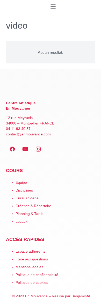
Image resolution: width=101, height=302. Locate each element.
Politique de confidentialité (37, 275)
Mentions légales (29, 267)
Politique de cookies (32, 283)
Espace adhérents (30, 251)
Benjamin (80, 296)
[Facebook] (12, 149)
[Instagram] (38, 149)
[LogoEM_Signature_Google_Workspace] (6, 6)
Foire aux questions (32, 259)
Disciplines (24, 190)
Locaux (21, 222)
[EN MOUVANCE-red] (50, 88)
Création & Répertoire (33, 206)
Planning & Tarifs (29, 214)
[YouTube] (25, 149)
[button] (53, 6)
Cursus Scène (27, 198)
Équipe (21, 183)
